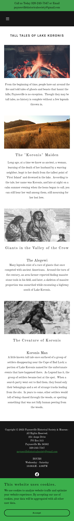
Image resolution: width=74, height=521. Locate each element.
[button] (9, 18)
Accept (37, 512)
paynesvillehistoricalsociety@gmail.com (37, 451)
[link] (37, 474)
